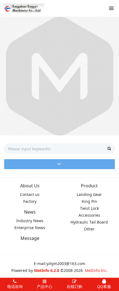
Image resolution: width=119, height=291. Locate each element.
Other (89, 229)
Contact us (30, 194)
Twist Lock (89, 208)
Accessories (89, 215)
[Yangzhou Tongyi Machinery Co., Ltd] (23, 8)
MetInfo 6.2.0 (46, 270)
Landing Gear (89, 194)
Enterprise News (29, 227)
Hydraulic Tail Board (89, 222)
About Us (30, 186)
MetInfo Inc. (96, 270)
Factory (30, 201)
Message (29, 238)
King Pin (89, 201)
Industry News (29, 220)
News (30, 212)
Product (89, 186)
